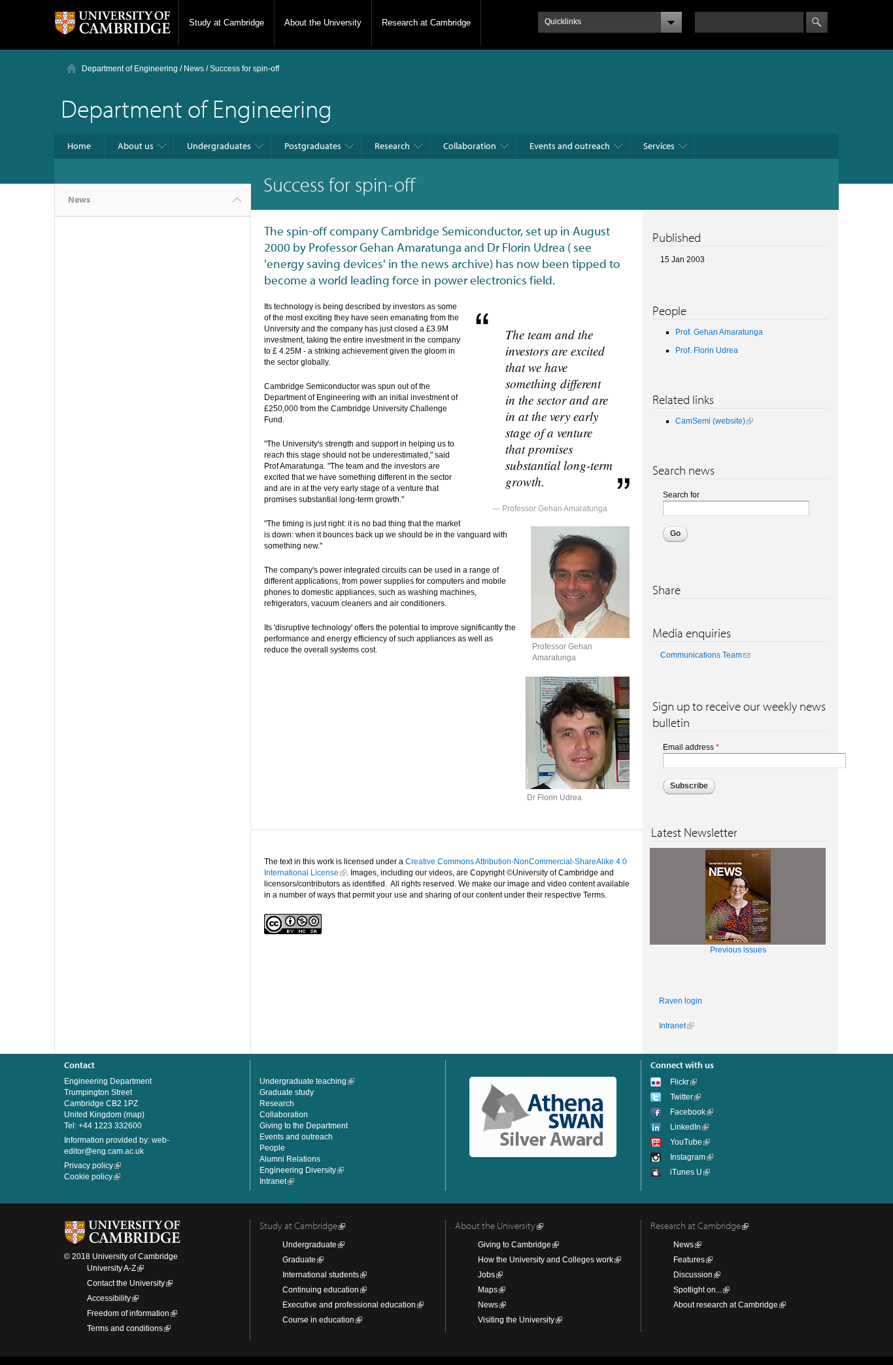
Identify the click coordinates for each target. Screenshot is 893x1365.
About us (136, 146)
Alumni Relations (290, 1159)
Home (79, 146)
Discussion (693, 1274)
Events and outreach (570, 146)
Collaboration (469, 146)
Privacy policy (88, 1165)
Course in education (318, 1319)
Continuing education (320, 1289)
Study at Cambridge (226, 22)
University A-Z (111, 1268)
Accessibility (109, 1298)
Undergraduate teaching (303, 1081)
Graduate (299, 1259)
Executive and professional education (349, 1304)
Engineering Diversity (298, 1170)
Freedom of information (128, 1313)
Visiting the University (516, 1319)
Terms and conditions (125, 1328)
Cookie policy (88, 1176)
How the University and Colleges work (545, 1259)
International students (320, 1274)
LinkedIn (685, 1127)
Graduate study (287, 1092)
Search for (681, 494)
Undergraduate (309, 1244)
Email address (691, 747)
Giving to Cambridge (514, 1244)
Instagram (687, 1157)
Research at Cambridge (426, 22)
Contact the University (126, 1283)
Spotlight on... (697, 1289)
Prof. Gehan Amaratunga (719, 332)
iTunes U (686, 1172)
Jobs (486, 1274)
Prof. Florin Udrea (706, 350)
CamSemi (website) (710, 421)
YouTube (686, 1142)
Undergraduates (219, 146)
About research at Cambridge (725, 1304)
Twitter (681, 1097)
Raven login (680, 1000)
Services (659, 146)
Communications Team (701, 655)
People (272, 1148)
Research (392, 146)
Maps (487, 1289)
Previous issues (738, 949)
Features (689, 1259)
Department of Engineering (130, 68)
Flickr (679, 1082)
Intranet (672, 1025)
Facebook (687, 1112)
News (194, 68)
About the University (323, 22)
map (134, 1114)
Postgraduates (312, 146)
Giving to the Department (304, 1125)
